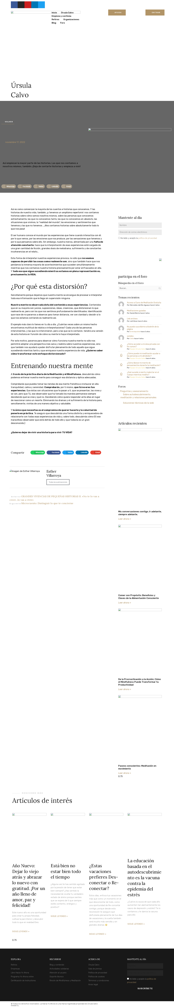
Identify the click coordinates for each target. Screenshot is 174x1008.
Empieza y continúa (61, 16)
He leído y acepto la (139, 238)
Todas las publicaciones (58, 482)
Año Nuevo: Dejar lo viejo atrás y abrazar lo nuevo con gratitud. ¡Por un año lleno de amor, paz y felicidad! (28, 885)
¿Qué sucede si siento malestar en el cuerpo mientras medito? (143, 373)
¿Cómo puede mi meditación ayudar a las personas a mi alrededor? (143, 354)
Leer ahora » (124, 519)
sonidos (130, 336)
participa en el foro (132, 276)
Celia (132, 338)
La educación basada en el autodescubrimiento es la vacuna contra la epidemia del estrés (144, 877)
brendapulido (135, 332)
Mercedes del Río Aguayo (140, 305)
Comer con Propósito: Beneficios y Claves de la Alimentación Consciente (138, 596)
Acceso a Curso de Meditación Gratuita (144, 303)
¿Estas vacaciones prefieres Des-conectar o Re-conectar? (104, 877)
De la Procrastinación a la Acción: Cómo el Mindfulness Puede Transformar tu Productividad (139, 682)
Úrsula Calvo (67, 12)
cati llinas (133, 321)
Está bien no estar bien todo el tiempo (66, 871)
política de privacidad (147, 238)
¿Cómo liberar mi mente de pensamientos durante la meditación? (144, 364)
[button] (8, 186)
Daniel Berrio (135, 313)
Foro (62, 23)
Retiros (55, 19)
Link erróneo (132, 319)
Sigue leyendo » (20, 931)
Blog (54, 23)
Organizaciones (71, 19)
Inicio (54, 12)
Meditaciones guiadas (136, 311)
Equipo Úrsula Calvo (137, 349)
